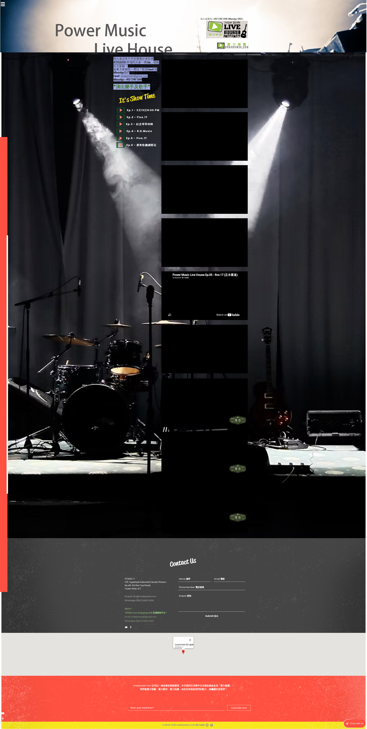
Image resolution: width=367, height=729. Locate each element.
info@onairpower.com (144, 596)
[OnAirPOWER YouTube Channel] (3, 713)
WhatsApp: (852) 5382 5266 (139, 620)
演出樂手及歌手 (132, 87)
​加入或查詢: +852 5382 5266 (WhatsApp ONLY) (221, 18)
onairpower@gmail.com (134, 76)
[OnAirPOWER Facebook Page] (3, 718)
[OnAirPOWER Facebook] (130, 627)
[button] (3, 4)
